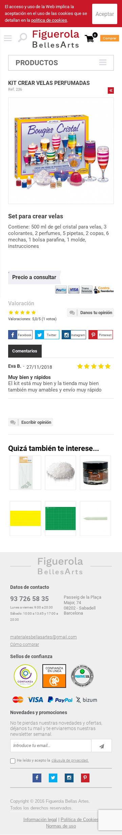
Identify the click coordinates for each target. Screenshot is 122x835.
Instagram (78, 335)
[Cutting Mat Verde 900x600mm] (60, 518)
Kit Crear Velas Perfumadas (49, 83)
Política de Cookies (80, 819)
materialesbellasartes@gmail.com (43, 636)
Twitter (51, 335)
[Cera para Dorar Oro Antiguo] (95, 473)
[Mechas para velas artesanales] (25, 473)
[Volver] (111, 90)
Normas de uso (61, 826)
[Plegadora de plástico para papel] (95, 518)
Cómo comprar (24, 644)
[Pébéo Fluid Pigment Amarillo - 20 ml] (25, 518)
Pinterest (105, 335)
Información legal (40, 819)
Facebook (25, 335)
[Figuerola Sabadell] (56, 39)
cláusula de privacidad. (70, 760)
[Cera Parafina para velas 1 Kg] (60, 473)
